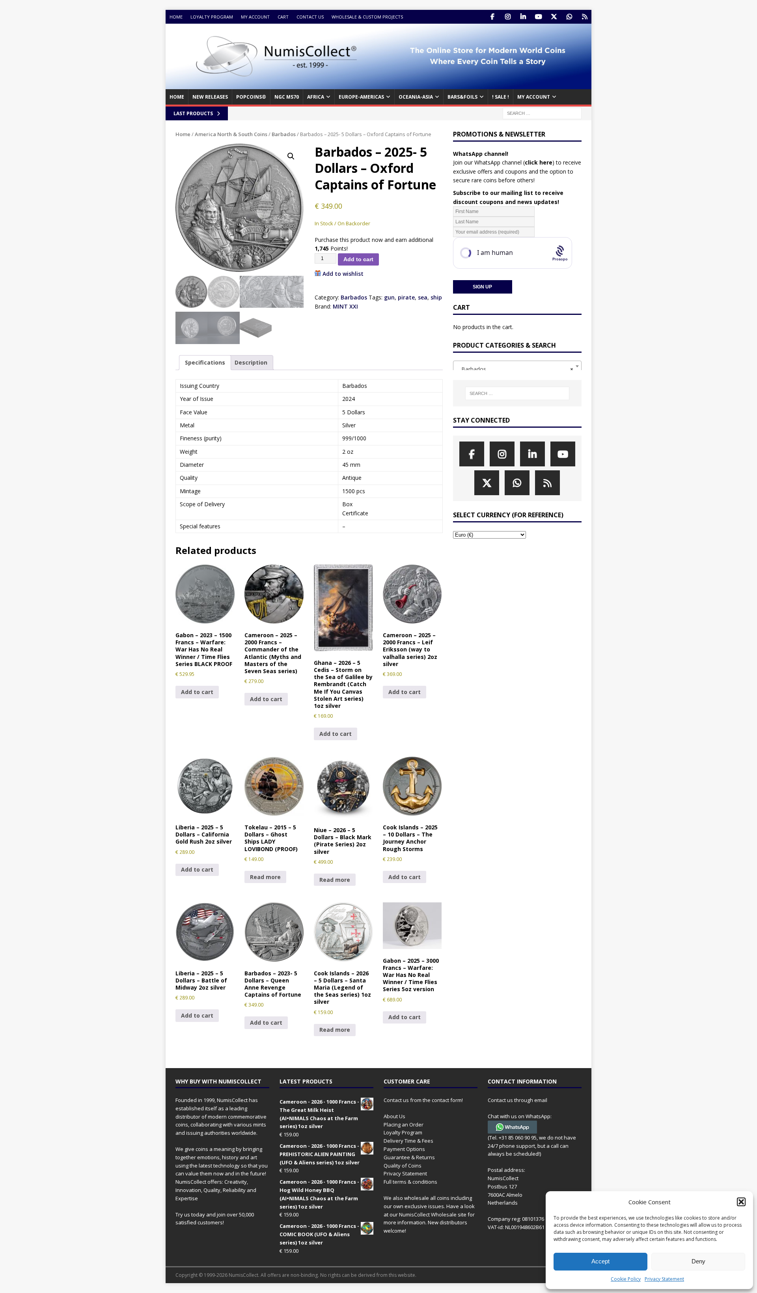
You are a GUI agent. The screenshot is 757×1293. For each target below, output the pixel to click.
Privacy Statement (664, 1279)
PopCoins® (251, 97)
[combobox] (517, 366)
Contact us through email (517, 1100)
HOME (177, 97)
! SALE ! (500, 97)
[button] (741, 1202)
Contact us (310, 17)
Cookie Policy (626, 1279)
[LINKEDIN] (523, 17)
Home (176, 17)
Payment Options (404, 1149)
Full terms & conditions (410, 1181)
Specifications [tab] (205, 362)
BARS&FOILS (462, 97)
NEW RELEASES (210, 97)
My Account (255, 17)
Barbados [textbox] (515, 369)
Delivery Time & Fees (408, 1140)
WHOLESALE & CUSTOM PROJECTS (367, 17)
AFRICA (315, 97)
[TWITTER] (554, 17)
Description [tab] (251, 362)
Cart (283, 17)
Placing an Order (403, 1124)
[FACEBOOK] (492, 17)
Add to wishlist (343, 273)
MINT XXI (345, 306)
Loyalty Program (211, 17)
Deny (698, 1261)
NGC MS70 (286, 97)
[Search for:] (542, 112)
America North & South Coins (231, 134)
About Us (394, 1116)
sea (422, 297)
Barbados (284, 134)
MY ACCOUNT (533, 97)
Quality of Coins (402, 1165)
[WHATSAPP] (569, 17)
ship (436, 297)
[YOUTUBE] (538, 17)
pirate (406, 297)
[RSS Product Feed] (584, 17)
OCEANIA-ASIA (416, 97)
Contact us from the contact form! (423, 1100)
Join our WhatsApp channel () (503, 162)
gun (389, 297)
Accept (600, 1261)
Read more (265, 877)
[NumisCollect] (378, 84)
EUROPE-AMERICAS (361, 97)
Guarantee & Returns (409, 1157)
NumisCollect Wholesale (428, 1214)
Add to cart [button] (197, 692)
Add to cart (358, 259)
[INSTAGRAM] (508, 17)
